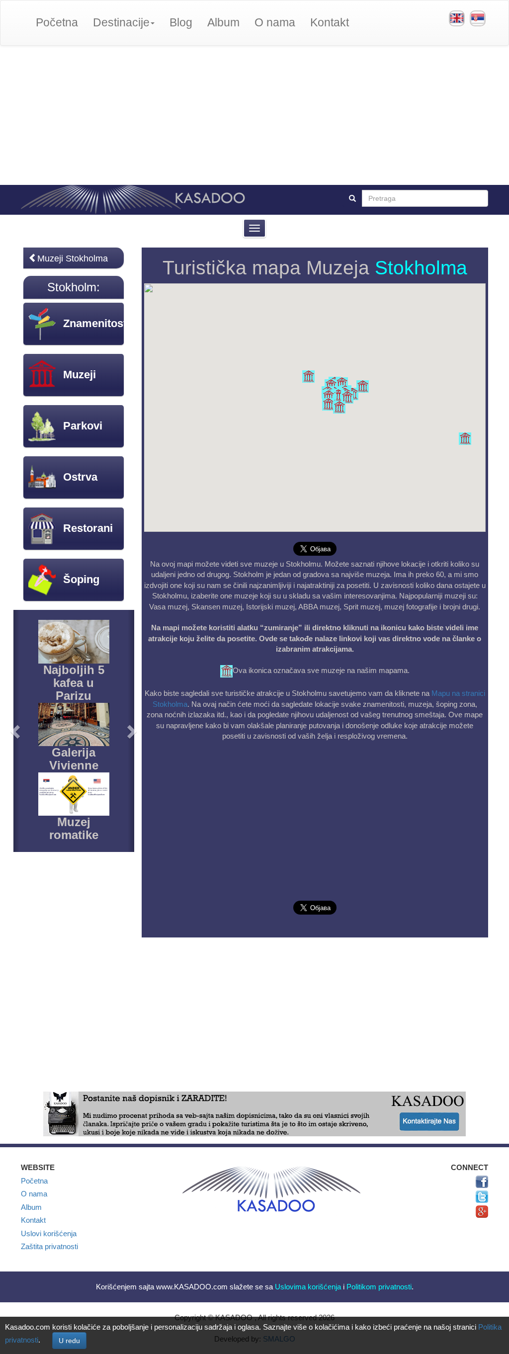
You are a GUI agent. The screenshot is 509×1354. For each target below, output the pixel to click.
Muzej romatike (73, 828)
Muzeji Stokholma (72, 258)
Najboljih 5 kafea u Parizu (73, 683)
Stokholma (421, 267)
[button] (339, 407)
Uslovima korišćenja (308, 1286)
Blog (181, 22)
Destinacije (121, 22)
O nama (274, 22)
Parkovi (82, 426)
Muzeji (79, 374)
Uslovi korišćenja (49, 1233)
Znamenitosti (96, 323)
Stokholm (71, 287)
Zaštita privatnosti (49, 1246)
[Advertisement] (254, 115)
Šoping (81, 579)
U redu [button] (69, 1341)
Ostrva (80, 477)
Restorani (88, 528)
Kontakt (329, 22)
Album (223, 22)
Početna (57, 22)
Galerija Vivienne (73, 759)
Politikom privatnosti (379, 1286)
